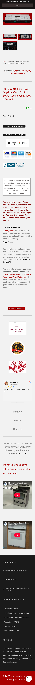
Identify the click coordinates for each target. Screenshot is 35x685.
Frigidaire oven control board (11, 71)
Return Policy (23, 613)
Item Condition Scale (12, 631)
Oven (7, 61)
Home (4, 61)
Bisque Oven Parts (25, 70)
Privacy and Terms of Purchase (16, 618)
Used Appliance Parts (19, 73)
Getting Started (10, 626)
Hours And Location (12, 609)
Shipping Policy (10, 613)
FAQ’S (16, 622)
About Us (7, 622)
